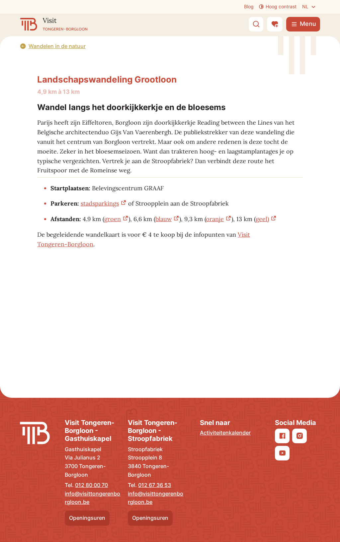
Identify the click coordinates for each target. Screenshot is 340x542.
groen (112, 219)
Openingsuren (87, 517)
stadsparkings (100, 203)
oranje (215, 219)
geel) (262, 219)
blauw (163, 219)
